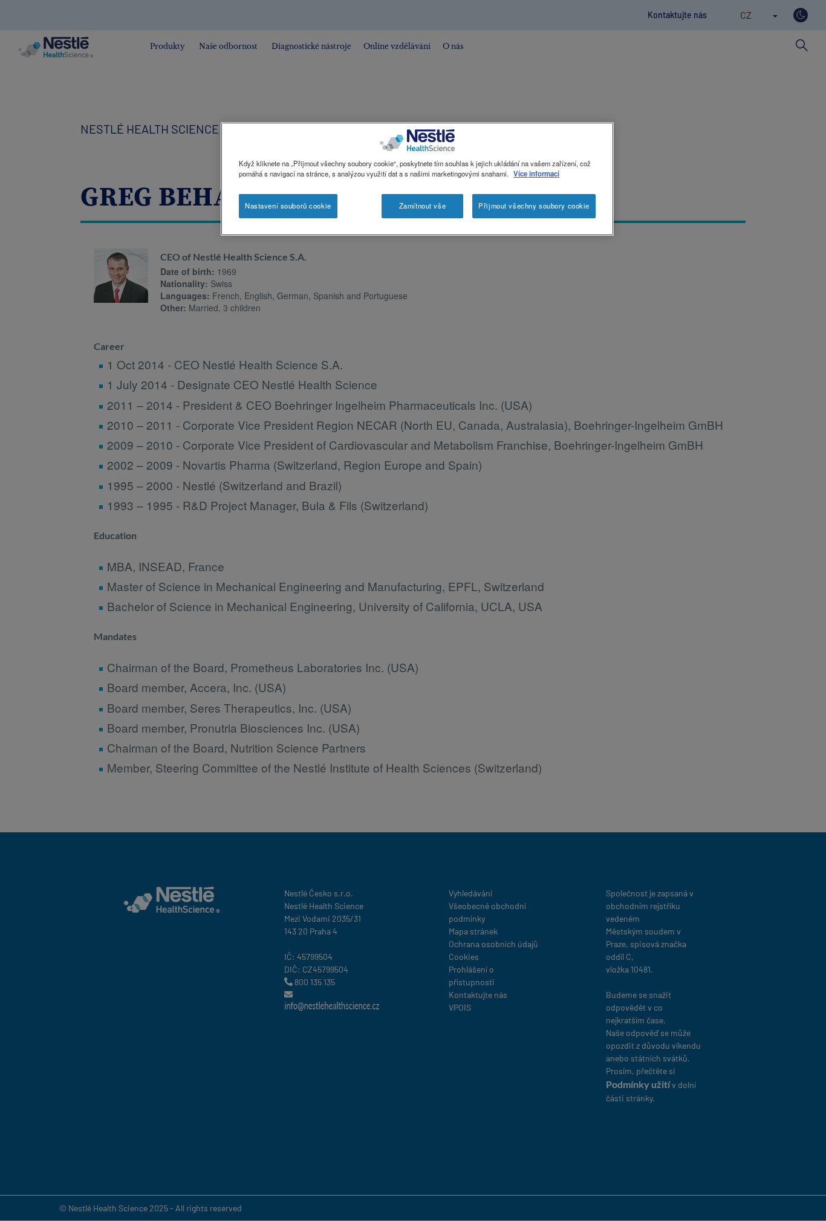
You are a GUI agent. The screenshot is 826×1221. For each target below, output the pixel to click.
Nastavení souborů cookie (288, 205)
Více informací (536, 173)
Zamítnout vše (422, 205)
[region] (417, 179)
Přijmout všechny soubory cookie (534, 205)
